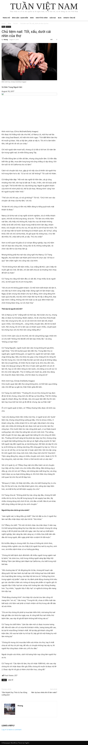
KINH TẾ (10, 680)
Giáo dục (53, 18)
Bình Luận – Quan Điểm (20, 18)
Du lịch (15, 23)
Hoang (6, 39)
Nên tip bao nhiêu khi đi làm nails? (44, 692)
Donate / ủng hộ (69, 18)
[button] (83, 18)
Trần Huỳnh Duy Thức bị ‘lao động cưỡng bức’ (14, 693)
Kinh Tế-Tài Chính (42, 18)
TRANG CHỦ (6, 18)
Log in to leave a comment (11, 729)
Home (4, 23)
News (32, 18)
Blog (59, 18)
